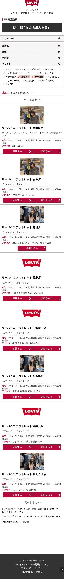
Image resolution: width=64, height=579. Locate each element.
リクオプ (38, 572)
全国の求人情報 (9, 522)
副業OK (9, 84)
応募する (17, 151)
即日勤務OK (53, 77)
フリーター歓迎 (13, 80)
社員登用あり (12, 73)
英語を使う (30, 80)
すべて (9, 69)
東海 (46, 509)
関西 (52, 509)
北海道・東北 (15, 509)
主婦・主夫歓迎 (46, 80)
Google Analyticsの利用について (32, 564)
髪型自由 (39, 77)
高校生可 (25, 77)
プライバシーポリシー (32, 568)
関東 (40, 509)
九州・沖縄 (17, 511)
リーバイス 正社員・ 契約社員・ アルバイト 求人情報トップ (31, 516)
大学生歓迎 (11, 77)
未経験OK (20, 69)
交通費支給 (35, 69)
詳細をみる (47, 151)
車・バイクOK (46, 73)
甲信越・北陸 (30, 509)
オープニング (28, 73)
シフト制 (49, 69)
